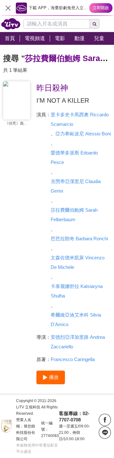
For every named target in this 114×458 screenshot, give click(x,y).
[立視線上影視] (10, 24)
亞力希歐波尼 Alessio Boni (83, 133)
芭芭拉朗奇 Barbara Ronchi (79, 238)
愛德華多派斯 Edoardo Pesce (74, 157)
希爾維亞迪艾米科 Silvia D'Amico (76, 319)
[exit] (8, 8)
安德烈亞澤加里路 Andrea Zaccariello (78, 341)
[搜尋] (94, 24)
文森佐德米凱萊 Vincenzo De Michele (77, 262)
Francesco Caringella (73, 359)
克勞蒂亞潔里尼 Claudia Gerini (76, 186)
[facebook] (104, 420)
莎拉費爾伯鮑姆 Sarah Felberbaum (74, 214)
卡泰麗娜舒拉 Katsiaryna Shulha (77, 291)
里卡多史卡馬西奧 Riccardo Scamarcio (80, 119)
